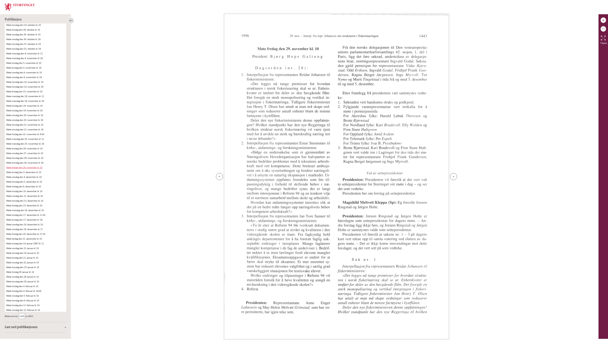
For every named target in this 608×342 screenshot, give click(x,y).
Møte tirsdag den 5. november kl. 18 (23, 67)
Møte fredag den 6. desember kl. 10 (23, 186)
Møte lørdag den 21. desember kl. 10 (24, 238)
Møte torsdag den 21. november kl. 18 (24, 129)
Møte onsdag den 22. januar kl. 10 (22, 262)
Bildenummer (11, 316)
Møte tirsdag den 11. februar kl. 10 (23, 305)
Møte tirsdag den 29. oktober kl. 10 (23, 29)
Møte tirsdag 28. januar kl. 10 (20, 271)
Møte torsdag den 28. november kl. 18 (24, 162)
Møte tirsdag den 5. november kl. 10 (23, 62)
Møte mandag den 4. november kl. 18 (24, 58)
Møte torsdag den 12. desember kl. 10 (24, 200)
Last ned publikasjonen (21, 327)
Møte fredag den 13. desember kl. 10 (24, 205)
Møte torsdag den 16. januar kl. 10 (22, 252)
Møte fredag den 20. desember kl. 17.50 (25, 233)
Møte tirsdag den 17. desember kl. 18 (24, 219)
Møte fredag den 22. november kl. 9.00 (25, 134)
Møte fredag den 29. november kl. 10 (24, 167)
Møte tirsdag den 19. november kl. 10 (24, 105)
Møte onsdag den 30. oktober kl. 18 (23, 39)
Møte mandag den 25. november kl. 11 (25, 138)
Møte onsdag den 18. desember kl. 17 (24, 229)
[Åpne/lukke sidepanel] (71, 20)
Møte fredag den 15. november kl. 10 (24, 91)
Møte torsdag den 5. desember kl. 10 (24, 181)
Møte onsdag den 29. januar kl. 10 (22, 276)
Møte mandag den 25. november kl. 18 (25, 143)
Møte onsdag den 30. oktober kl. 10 (23, 34)
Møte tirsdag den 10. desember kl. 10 (24, 191)
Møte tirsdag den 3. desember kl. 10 (23, 172)
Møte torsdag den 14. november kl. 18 (24, 86)
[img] (20, 7)
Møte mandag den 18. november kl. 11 (25, 96)
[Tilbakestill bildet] (603, 38)
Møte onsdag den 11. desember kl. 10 (24, 195)
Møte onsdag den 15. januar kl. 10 (22, 248)
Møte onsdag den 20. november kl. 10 (24, 115)
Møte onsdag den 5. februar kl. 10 (22, 295)
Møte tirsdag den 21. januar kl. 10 (22, 257)
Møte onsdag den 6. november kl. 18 (24, 77)
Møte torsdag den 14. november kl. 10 (24, 81)
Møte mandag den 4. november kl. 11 (24, 53)
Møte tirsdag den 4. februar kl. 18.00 (23, 290)
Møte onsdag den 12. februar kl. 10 (23, 309)
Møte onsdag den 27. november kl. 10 (24, 153)
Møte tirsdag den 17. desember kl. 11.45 (25, 214)
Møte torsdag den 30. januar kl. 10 (22, 281)
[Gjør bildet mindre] (603, 29)
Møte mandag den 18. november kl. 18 (25, 100)
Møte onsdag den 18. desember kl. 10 (24, 224)
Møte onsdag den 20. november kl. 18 (24, 119)
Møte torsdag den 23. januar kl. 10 (22, 267)
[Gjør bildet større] (603, 20)
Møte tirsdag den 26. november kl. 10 (24, 148)
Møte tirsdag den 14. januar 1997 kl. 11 (25, 243)
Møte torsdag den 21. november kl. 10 (24, 124)
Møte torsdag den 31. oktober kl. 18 (23, 48)
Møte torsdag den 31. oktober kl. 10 (23, 43)
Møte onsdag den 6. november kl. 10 (24, 72)
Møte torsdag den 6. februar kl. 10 (22, 300)
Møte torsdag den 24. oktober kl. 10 (23, 24)
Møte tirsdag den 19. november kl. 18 (24, 110)
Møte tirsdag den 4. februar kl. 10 (22, 286)
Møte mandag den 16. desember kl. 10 (25, 210)
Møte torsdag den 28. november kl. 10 (24, 157)
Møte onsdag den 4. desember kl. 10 (24, 176)
